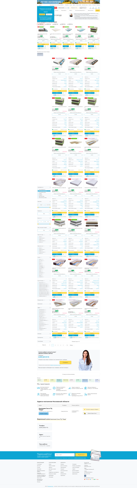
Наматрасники (63, 467)
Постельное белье (64, 470)
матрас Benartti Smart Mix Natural (74, 147)
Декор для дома (90, 10)
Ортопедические (40, 53)
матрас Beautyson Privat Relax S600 (91, 187)
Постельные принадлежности (80, 10)
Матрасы (62, 464)
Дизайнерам (51, 475)
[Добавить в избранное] (48, 46)
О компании (39, 464)
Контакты (39, 465)
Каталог (54, 7)
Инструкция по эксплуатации (40, 480)
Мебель (70, 10)
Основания (74, 464)
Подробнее (43, 44)
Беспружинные (63, 473)
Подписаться (81, 454)
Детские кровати (75, 470)
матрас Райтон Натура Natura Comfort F (75, 106)
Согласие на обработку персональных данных (41, 476)
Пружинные (63, 475)
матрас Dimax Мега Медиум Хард (90, 228)
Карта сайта (39, 477)
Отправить (65, 362)
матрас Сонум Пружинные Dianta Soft (59, 228)
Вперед (71, 345)
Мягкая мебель (63, 10)
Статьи (50, 470)
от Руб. (70, 24)
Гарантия (50, 467)
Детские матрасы (64, 465)
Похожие (65, 151)
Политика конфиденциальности (41, 473)
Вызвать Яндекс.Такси (92, 413)
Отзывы (38, 467)
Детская (56, 10)
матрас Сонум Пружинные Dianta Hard (75, 228)
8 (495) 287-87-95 (83, 7)
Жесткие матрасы (75, 472)
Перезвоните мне (74, 7)
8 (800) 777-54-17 (83, 8)
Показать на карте (43, 413)
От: (38, 221)
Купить (40, 46)
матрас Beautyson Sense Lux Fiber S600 (59, 187)
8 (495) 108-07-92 (64, 411)
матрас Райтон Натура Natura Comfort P (59, 106)
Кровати (62, 472)
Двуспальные (74, 473)
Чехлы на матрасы (75, 467)
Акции (50, 464)
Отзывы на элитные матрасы (68, 374)
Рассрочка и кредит (52, 473)
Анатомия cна (50, 486)
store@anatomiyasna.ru (88, 472)
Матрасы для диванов (76, 465)
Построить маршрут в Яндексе (92, 409)
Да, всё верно (42, 14)
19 (67, 345)
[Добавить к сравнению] (45, 46)
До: (45, 221)
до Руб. (41, 24)
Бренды (97, 10)
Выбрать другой (49, 14)
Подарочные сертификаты (54, 472)
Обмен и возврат (52, 465)
